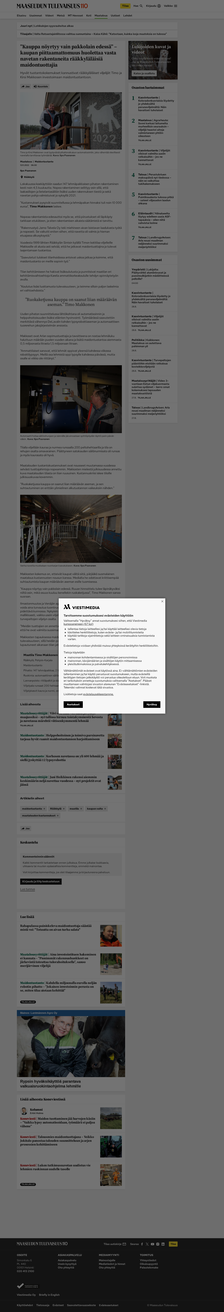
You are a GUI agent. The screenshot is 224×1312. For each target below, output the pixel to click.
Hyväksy (152, 704)
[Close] (162, 601)
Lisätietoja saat (89, 694)
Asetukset (73, 704)
